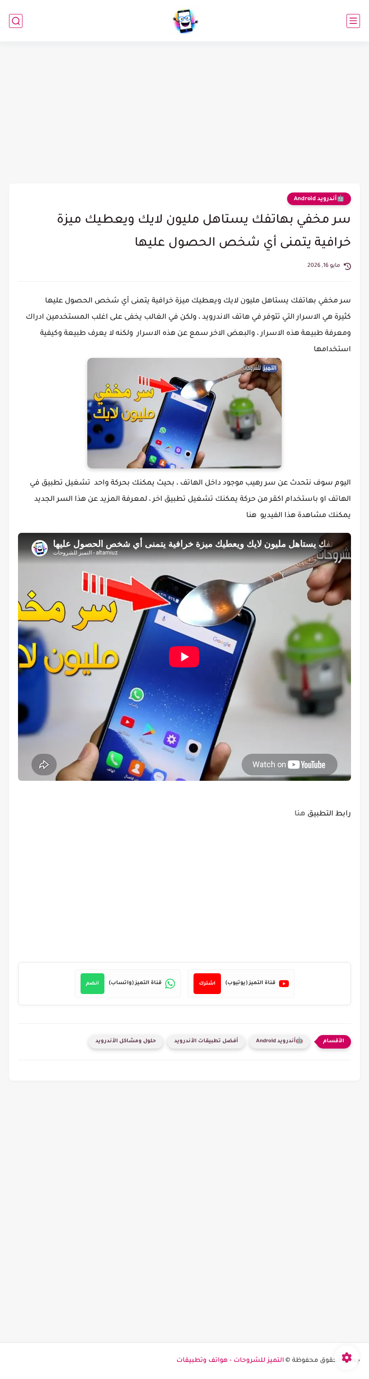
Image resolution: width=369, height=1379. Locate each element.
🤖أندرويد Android (319, 199)
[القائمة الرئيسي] (353, 21)
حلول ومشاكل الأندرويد (125, 1042)
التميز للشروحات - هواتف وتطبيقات (230, 1361)
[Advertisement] (184, 113)
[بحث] (15, 21)
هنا (300, 814)
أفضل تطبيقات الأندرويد (206, 1042)
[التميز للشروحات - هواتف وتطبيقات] (185, 21)
